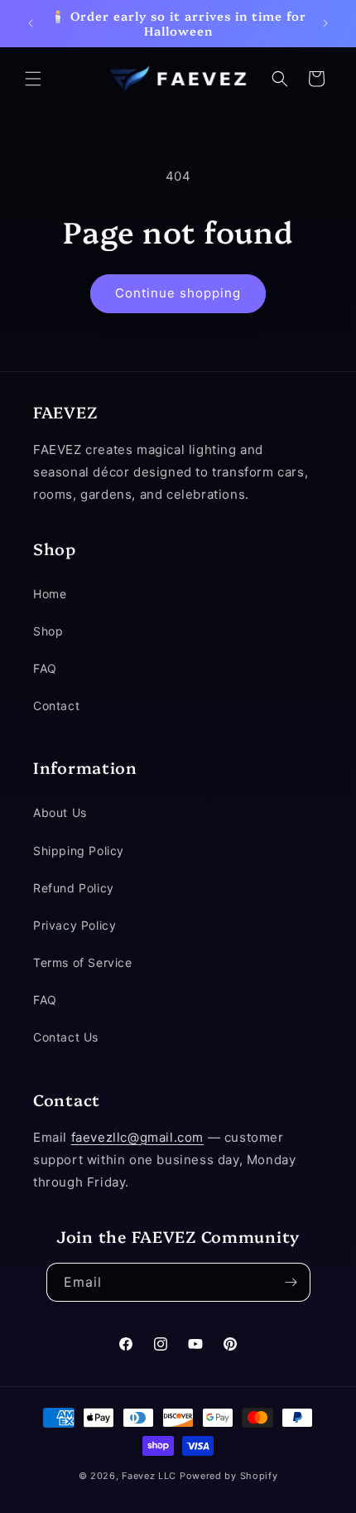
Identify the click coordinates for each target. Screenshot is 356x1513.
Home (49, 594)
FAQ (45, 668)
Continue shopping (178, 293)
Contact (56, 705)
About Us (60, 812)
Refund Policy (73, 888)
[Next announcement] (325, 23)
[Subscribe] (291, 1282)
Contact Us (66, 1037)
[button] (33, 78)
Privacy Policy (74, 925)
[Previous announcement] (30, 23)
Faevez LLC (149, 1476)
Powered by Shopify (229, 1476)
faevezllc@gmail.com (137, 1137)
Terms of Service (82, 962)
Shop (48, 631)
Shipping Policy (78, 851)
